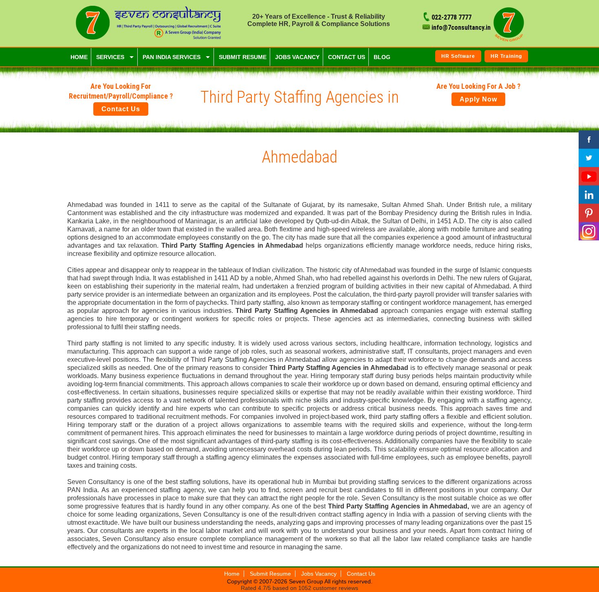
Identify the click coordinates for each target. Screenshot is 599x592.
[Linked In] (589, 194)
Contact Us (120, 109)
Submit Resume (270, 573)
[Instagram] (589, 231)
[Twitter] (589, 158)
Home (232, 573)
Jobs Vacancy (319, 573)
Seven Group (306, 581)
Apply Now (478, 99)
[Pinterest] (589, 213)
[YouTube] (589, 176)
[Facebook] (589, 139)
